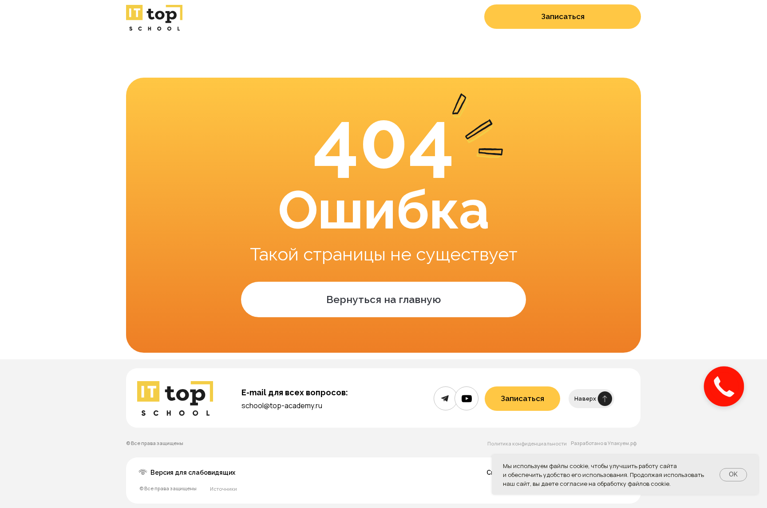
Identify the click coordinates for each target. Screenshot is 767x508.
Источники (223, 488)
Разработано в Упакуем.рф (604, 443)
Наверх (585, 398)
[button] (562, 16)
